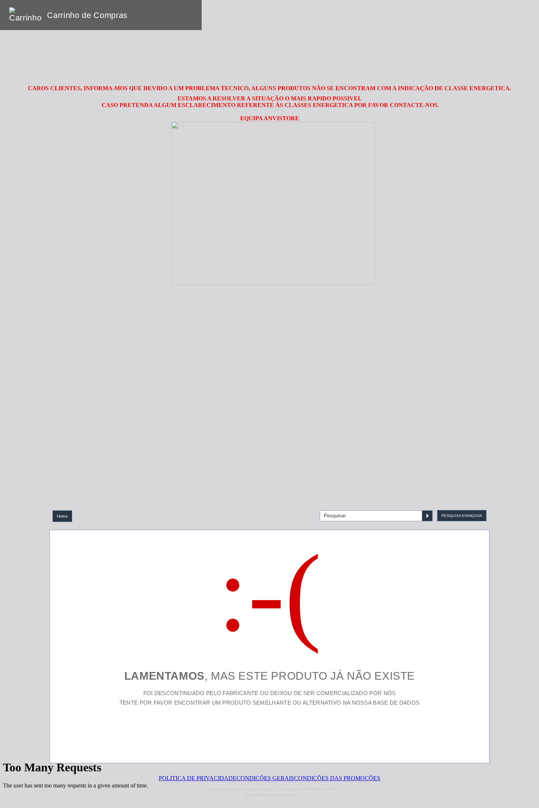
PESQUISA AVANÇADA (461, 516)
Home (62, 516)
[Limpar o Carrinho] (173, 15)
